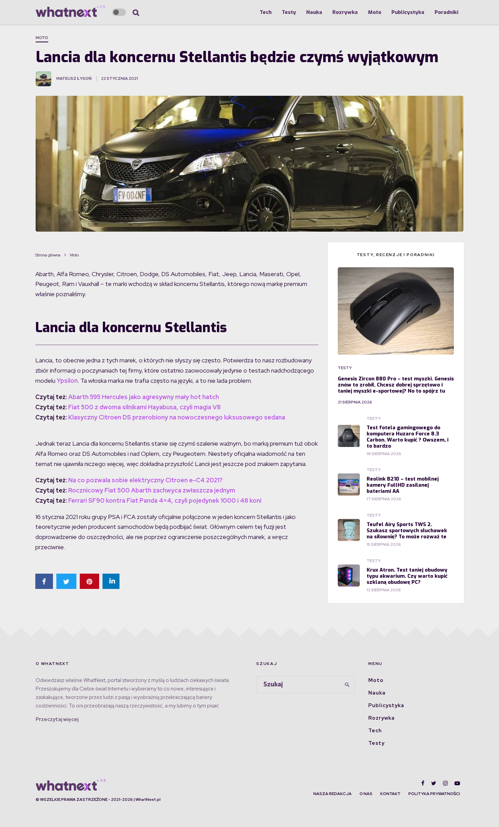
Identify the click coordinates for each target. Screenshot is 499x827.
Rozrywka (345, 12)
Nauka (314, 12)
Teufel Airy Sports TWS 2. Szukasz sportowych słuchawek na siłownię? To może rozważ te (407, 530)
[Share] (44, 581)
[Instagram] (445, 783)
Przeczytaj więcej (57, 719)
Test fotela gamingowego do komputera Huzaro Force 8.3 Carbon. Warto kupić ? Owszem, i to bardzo (407, 437)
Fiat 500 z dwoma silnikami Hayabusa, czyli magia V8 (144, 407)
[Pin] (89, 581)
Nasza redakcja (332, 793)
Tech (266, 12)
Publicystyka (407, 12)
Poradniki (446, 12)
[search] (347, 685)
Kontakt (390, 793)
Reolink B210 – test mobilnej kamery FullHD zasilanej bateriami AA (403, 485)
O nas (365, 793)
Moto (374, 12)
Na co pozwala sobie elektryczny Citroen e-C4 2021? (145, 480)
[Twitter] (434, 783)
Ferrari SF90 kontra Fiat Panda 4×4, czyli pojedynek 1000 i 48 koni (164, 500)
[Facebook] (423, 783)
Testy (289, 12)
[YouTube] (457, 783)
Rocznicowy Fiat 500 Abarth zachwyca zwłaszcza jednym (151, 490)
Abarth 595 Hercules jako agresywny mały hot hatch (143, 397)
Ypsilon (67, 380)
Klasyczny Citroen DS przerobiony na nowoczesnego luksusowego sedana (176, 417)
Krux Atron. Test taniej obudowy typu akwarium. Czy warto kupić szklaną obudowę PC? (407, 576)
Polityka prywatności (434, 793)
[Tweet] (66, 581)
